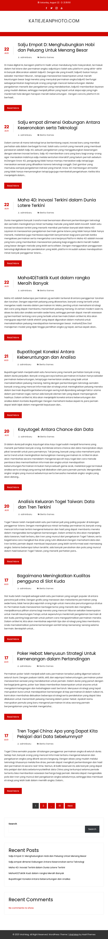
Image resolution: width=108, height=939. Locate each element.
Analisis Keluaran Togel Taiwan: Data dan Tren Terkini (56, 504)
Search (13, 823)
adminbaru (26, 57)
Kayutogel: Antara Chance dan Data (55, 429)
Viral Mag (73, 934)
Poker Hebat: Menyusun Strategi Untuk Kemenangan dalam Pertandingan (56, 656)
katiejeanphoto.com (54, 21)
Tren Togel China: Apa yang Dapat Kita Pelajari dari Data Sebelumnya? (57, 734)
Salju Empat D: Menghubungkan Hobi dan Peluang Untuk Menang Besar (56, 47)
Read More (13, 108)
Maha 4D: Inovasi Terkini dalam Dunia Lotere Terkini (57, 202)
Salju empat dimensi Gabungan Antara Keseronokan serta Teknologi (59, 125)
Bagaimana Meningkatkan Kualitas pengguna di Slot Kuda (53, 578)
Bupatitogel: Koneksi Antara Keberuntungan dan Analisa (46, 354)
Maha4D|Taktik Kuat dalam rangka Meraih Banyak (54, 280)
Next (70, 805)
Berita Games (47, 57)
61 (60, 805)
